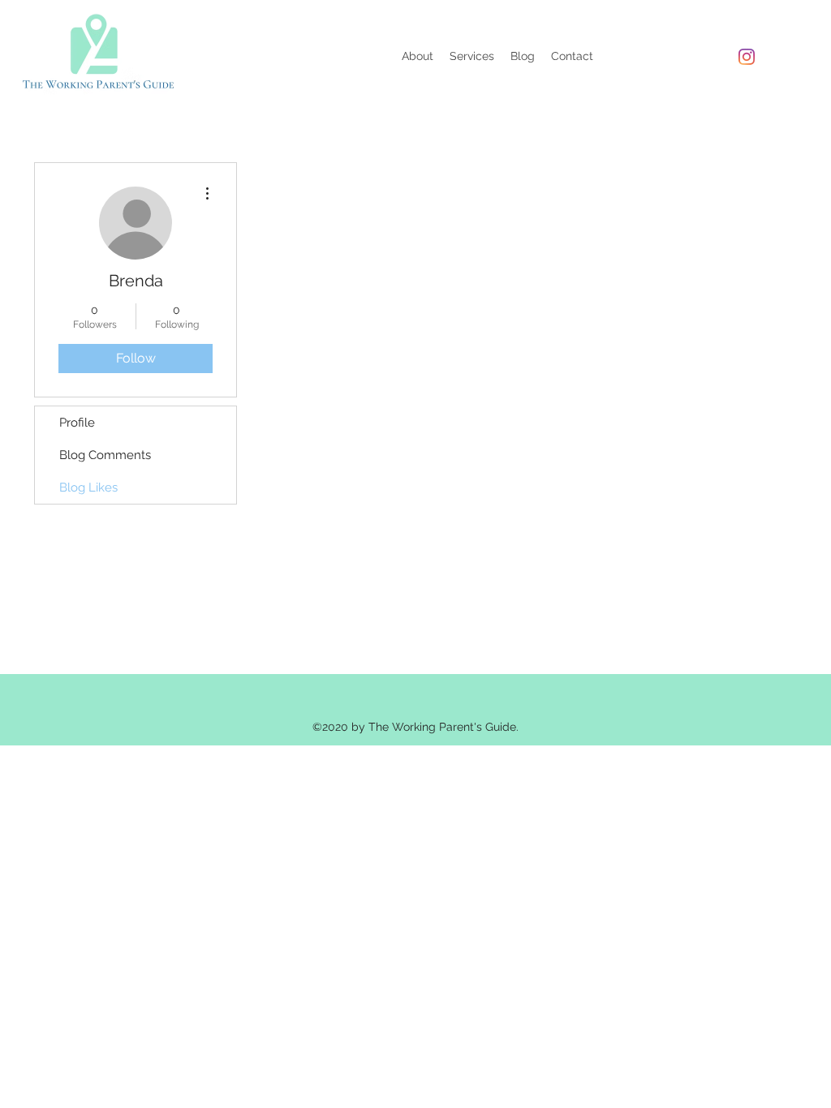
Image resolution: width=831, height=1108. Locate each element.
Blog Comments (105, 455)
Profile (77, 422)
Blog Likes (88, 487)
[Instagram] (746, 57)
